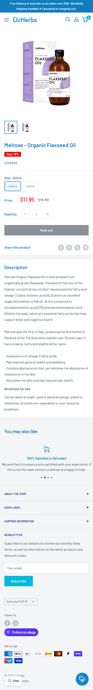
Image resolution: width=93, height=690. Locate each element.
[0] (85, 19)
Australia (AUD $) (17, 601)
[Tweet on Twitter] (77, 247)
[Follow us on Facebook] (7, 623)
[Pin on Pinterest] (69, 247)
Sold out (46, 230)
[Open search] (68, 19)
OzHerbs (10, 163)
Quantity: (11, 214)
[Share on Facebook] (61, 247)
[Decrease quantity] (24, 214)
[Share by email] (86, 247)
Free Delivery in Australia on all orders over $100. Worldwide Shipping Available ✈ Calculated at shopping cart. (46, 6)
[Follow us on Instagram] (16, 623)
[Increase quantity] (47, 214)
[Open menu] (6, 19)
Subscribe (18, 581)
